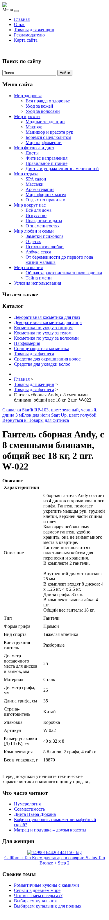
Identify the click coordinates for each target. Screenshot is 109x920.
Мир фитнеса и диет (34, 147)
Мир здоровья (28, 95)
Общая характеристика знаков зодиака (64, 272)
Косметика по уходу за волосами (46, 338)
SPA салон (36, 178)
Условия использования (37, 283)
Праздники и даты (44, 220)
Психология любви (45, 246)
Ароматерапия (40, 189)
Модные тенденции (45, 121)
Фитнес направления (46, 158)
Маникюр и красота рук (49, 132)
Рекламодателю (29, 34)
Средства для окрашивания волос (47, 358)
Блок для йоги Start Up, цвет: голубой (59, 415)
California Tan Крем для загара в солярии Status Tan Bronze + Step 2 (54, 860)
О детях (33, 241)
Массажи (35, 184)
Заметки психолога (44, 236)
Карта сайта (25, 40)
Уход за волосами (43, 111)
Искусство (36, 215)
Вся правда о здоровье (48, 100)
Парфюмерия (27, 343)
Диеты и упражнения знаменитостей (62, 168)
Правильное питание (46, 163)
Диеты (32, 152)
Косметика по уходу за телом (43, 332)
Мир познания (28, 267)
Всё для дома (38, 210)
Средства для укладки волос (42, 364)
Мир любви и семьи (34, 231)
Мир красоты (27, 116)
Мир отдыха (26, 173)
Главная (22, 19)
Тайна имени (39, 277)
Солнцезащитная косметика (41, 348)
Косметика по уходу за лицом (43, 327)
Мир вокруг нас (30, 205)
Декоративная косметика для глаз (47, 317)
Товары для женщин (34, 29)
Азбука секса (38, 251)
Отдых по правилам (45, 199)
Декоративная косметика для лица (48, 322)
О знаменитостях (43, 225)
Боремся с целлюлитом (48, 137)
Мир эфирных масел (46, 194)
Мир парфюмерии (44, 142)
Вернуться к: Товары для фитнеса (35, 420)
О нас (19, 24)
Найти (65, 73)
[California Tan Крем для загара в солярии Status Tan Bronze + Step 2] (54, 852)
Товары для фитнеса (34, 353)
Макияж (34, 126)
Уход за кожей (39, 106)
